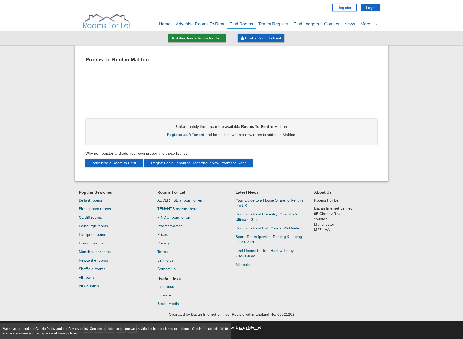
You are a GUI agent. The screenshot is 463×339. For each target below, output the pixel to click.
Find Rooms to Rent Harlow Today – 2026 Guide (266, 253)
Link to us (165, 260)
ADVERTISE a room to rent (180, 200)
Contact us (166, 269)
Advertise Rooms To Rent (200, 24)
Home (164, 24)
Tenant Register (273, 24)
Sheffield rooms (92, 269)
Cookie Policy (45, 329)
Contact (331, 24)
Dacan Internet (248, 327)
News (349, 24)
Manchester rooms (95, 251)
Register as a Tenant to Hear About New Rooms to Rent (198, 163)
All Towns (87, 277)
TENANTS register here (177, 209)
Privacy (163, 243)
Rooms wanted (170, 226)
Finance (164, 295)
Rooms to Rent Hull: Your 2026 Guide (267, 228)
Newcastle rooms (93, 260)
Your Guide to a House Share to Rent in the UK (269, 203)
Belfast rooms (90, 200)
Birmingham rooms (95, 209)
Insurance (165, 286)
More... (368, 24)
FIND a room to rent (174, 217)
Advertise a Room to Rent (114, 163)
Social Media (168, 303)
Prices (162, 234)
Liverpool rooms (92, 234)
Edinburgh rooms (93, 226)
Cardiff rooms (90, 217)
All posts (243, 264)
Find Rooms (241, 24)
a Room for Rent (199, 38)
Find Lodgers (306, 24)
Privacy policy (78, 329)
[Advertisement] (231, 100)
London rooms (91, 243)
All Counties (89, 286)
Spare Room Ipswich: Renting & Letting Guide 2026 (269, 239)
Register (344, 7)
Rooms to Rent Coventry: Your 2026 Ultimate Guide (266, 217)
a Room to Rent (263, 38)
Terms (162, 251)
